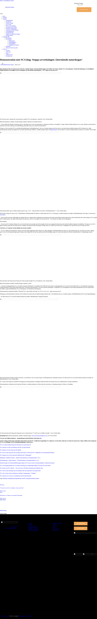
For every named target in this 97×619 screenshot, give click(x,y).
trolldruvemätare (35, 478)
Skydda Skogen (3, 510)
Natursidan (2, 214)
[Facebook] (2, 482)
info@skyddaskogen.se (10, 528)
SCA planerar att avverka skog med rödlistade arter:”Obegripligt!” (16, 455)
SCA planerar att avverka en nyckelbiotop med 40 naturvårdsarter (15, 476)
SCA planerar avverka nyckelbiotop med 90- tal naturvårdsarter (15, 447)
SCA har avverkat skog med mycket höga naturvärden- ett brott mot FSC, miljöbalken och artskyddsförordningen (27, 452)
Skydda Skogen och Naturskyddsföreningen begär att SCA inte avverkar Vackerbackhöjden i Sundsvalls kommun (27, 463)
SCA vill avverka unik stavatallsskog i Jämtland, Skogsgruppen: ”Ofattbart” (18, 473)
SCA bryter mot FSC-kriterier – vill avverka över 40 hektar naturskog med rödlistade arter (21, 468)
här (41, 438)
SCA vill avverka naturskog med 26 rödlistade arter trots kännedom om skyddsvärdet (20, 470)
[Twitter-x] (6, 482)
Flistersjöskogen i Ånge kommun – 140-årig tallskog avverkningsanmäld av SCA (19, 460)
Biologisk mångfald (7, 478)
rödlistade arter (20, 478)
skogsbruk (28, 478)
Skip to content (3, 0)
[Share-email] (10, 482)
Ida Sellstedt (14, 526)
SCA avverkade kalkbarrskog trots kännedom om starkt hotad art (15, 444)
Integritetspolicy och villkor (25, 616)
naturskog (14, 478)
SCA (25, 478)
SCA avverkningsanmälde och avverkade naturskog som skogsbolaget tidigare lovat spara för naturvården (25, 465)
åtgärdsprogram (54, 129)
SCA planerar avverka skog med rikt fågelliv (10, 450)
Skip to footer (10, 0)
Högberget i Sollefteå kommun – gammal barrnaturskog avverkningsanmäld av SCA (20, 457)
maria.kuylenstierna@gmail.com (39, 435)
